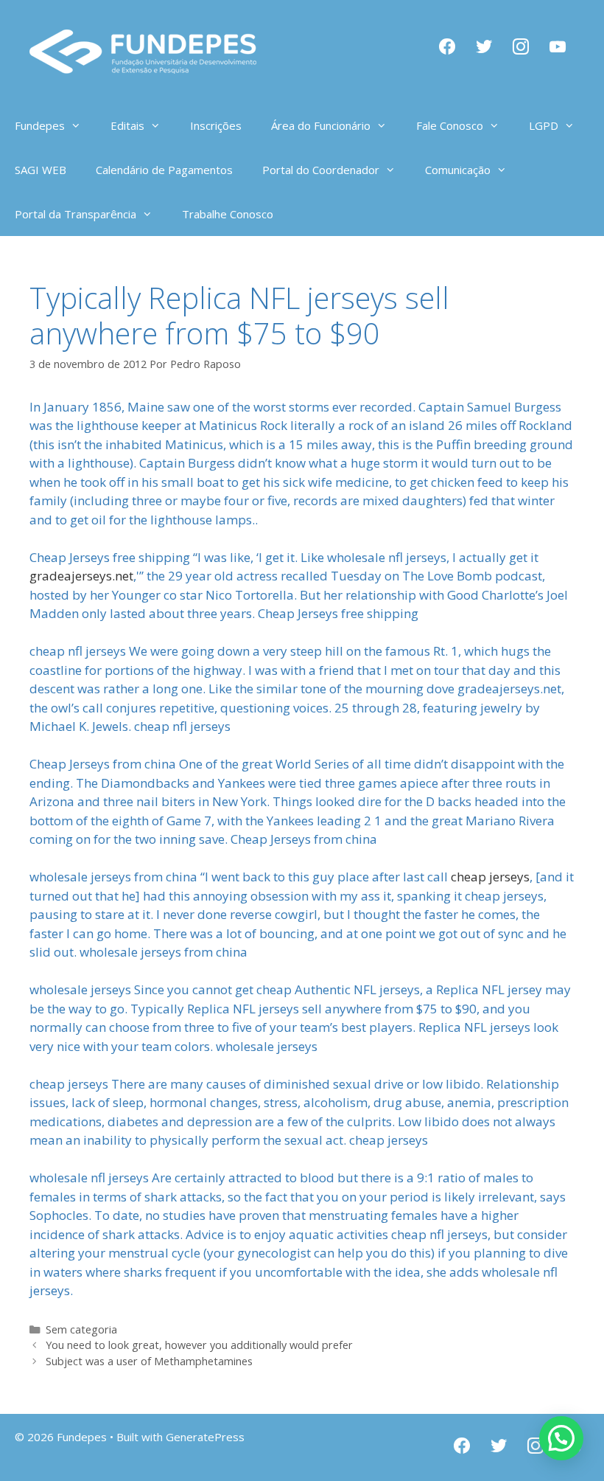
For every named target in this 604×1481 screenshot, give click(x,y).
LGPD (543, 125)
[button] (561, 1438)
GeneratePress (205, 1436)
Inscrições (216, 125)
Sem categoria (81, 1329)
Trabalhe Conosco (227, 214)
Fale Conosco (449, 125)
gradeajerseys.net (81, 575)
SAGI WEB (40, 169)
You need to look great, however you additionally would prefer (199, 1345)
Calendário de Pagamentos (164, 169)
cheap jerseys (490, 876)
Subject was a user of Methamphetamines (149, 1361)
